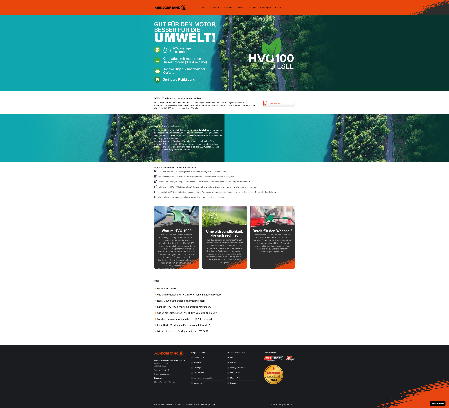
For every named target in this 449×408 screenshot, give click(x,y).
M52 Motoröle (199, 373)
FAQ (231, 357)
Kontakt (233, 383)
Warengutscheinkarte (238, 368)
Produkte (197, 362)
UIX (214, 404)
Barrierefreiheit (437, 403)
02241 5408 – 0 (163, 370)
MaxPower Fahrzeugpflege (203, 378)
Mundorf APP (199, 383)
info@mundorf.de (165, 374)
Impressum (276, 404)
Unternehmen (199, 357)
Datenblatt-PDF (275, 103)
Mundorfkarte (235, 373)
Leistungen (198, 368)
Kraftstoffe (234, 362)
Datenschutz (289, 404)
